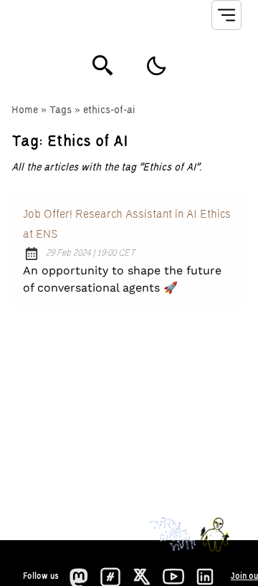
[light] (156, 66)
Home (24, 110)
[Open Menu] (226, 15)
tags (60, 110)
